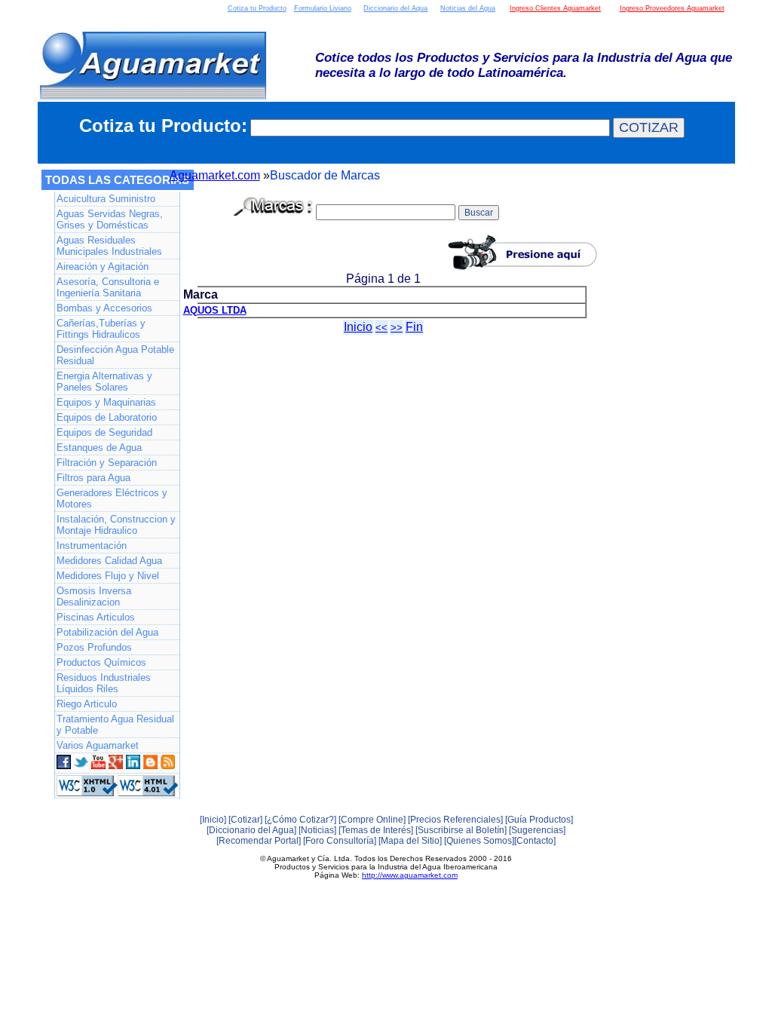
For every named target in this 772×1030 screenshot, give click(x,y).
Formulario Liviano (322, 8)
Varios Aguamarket (98, 745)
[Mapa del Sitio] (410, 840)
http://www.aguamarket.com (410, 875)
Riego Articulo (87, 704)
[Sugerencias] (537, 830)
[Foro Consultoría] (339, 840)
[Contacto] (535, 840)
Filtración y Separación (107, 462)
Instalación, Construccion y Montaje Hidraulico (116, 524)
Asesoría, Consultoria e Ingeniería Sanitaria (108, 287)
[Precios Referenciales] (455, 819)
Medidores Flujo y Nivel (108, 575)
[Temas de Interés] (376, 830)
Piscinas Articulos (96, 617)
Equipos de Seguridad (104, 432)
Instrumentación (92, 545)
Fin (414, 326)
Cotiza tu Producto (257, 8)
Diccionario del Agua (395, 8)
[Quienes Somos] (479, 840)
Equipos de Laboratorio (107, 417)
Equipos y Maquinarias (106, 402)
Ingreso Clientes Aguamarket (555, 8)
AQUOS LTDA (215, 310)
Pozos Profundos (94, 647)
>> (397, 327)
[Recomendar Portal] (258, 840)
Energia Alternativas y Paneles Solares (104, 381)
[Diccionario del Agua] (251, 830)
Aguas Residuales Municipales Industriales (109, 246)
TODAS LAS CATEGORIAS (117, 179)
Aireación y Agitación (103, 266)
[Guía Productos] (539, 819)
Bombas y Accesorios (104, 308)
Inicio (358, 326)
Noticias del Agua (467, 8)
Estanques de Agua (99, 447)
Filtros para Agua (93, 477)
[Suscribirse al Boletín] (461, 830)
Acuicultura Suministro (106, 198)
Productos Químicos (101, 662)
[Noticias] (317, 830)
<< (381, 327)
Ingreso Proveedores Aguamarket (672, 8)
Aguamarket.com (215, 175)
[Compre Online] (372, 819)
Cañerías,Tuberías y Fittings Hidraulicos (101, 328)
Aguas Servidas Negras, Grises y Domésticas (110, 219)
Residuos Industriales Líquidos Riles (104, 683)
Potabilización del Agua (107, 632)
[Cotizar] (245, 819)
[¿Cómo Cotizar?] (300, 819)
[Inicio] (213, 819)
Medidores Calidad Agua (109, 560)
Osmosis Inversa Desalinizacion (94, 596)
